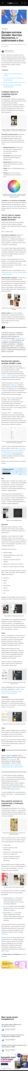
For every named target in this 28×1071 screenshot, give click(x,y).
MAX (23, 954)
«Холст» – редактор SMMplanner (9, 375)
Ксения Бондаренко (9, 50)
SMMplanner (13, 385)
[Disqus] (14, 994)
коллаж (13, 898)
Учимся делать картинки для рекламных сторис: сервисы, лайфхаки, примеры (12, 691)
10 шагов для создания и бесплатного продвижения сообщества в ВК (12, 1035)
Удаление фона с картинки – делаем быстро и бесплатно (12, 766)
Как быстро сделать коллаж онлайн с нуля (14, 82)
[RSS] (25, 3)
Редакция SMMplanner (10, 1029)
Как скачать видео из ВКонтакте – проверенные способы (11, 1025)
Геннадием (11, 759)
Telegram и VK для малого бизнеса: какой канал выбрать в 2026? (13, 1046)
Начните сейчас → (15, 789)
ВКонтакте (4, 28)
